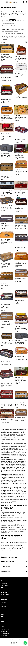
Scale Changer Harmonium (8, 23)
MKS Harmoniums (9, 31)
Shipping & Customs (5, 629)
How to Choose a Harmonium (12, 437)
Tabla (2, 604)
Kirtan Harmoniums (21, 20)
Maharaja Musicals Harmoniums (17, 29)
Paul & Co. (16, 31)
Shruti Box (3, 590)
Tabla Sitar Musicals (11, 639)
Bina (3, 31)
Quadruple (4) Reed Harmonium (9, 27)
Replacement (4, 631)
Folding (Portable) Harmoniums (9, 21)
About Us (3, 614)
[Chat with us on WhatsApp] (25, 643)
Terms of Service (5, 633)
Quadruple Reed (4, 457)
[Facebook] (11, 643)
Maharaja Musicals (21, 488)
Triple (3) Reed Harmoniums (8, 25)
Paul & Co (14, 500)
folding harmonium (10, 475)
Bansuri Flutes (4, 592)
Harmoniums (4, 583)
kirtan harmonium (5, 483)
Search (2, 621)
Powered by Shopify (20, 639)
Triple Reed (21, 455)
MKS (2, 497)
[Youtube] (16, 643)
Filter (4, 42)
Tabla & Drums (4, 585)
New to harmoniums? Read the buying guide (12, 33)
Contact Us (3, 619)
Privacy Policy (4, 635)
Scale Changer (4, 471)
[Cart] (26, 2)
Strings (2, 587)
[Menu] (1, 2)
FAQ (2, 616)
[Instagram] (14, 643)
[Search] (4, 2)
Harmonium (3, 602)
